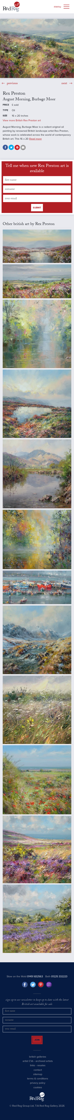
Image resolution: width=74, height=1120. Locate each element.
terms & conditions (37, 1081)
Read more (35, 138)
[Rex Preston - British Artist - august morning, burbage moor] (37, 48)
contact (38, 1073)
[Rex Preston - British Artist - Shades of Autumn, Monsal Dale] (37, 539)
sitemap (37, 1077)
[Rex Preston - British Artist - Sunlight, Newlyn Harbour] (37, 587)
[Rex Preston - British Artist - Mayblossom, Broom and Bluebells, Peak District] (37, 919)
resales (41, 1068)
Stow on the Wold (25, 976)
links (32, 1068)
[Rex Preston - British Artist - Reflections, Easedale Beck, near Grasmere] (37, 473)
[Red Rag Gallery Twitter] (33, 985)
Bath (56, 976)
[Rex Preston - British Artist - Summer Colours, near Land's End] (37, 849)
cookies (37, 1090)
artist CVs (28, 1064)
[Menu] (66, 6)
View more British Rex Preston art (22, 120)
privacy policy (37, 1086)
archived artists (44, 1064)
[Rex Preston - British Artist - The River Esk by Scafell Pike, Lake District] (37, 640)
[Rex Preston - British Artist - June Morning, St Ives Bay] (37, 281)
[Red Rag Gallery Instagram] (49, 985)
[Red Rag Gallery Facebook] (25, 985)
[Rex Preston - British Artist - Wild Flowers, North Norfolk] (37, 779)
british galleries (37, 1059)
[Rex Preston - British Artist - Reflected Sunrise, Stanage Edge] (37, 404)
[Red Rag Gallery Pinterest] (41, 985)
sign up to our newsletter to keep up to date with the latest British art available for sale (37, 1002)
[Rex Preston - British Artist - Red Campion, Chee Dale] (37, 334)
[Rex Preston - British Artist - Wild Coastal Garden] (37, 710)
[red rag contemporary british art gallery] (11, 7)
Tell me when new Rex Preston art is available (37, 169)
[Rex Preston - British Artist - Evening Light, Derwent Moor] (37, 246)
